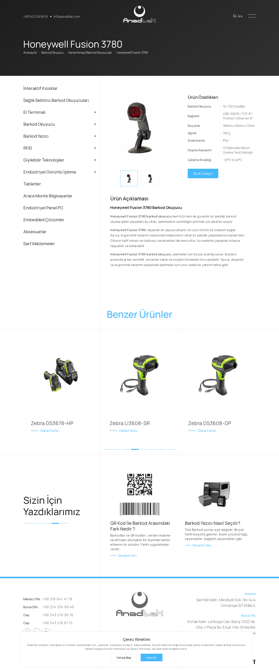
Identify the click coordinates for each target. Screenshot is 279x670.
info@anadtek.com (67, 16)
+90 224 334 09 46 (58, 607)
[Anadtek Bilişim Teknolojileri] (139, 14)
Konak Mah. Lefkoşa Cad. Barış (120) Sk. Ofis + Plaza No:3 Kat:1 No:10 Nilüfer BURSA (221, 627)
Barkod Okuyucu (52, 52)
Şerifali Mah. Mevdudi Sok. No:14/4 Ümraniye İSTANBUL (226, 602)
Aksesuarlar (34, 232)
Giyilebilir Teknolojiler (43, 160)
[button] (107, 449)
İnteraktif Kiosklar (40, 88)
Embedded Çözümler (43, 220)
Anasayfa (30, 52)
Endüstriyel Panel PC (43, 208)
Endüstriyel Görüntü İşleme (49, 172)
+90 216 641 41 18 (57, 599)
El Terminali (34, 112)
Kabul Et (152, 657)
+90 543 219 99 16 (35, 16)
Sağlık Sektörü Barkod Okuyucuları (56, 100)
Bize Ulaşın (203, 173)
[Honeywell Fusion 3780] (139, 128)
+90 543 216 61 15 (57, 623)
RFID (27, 148)
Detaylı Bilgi (124, 657)
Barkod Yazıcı (35, 136)
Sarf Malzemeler (39, 243)
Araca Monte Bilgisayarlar (47, 196)
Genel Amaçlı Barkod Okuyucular (90, 52)
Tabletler (32, 184)
